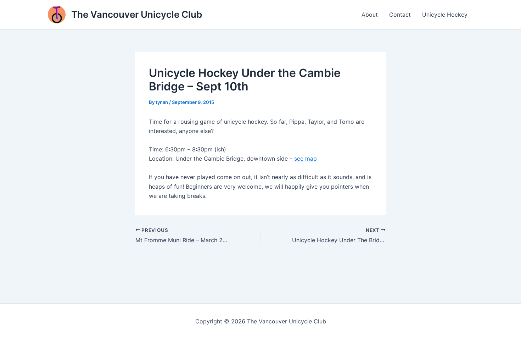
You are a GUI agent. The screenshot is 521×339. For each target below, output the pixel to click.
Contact (400, 14)
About (370, 14)
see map (305, 158)
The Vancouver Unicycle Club (136, 14)
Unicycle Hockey (444, 14)
